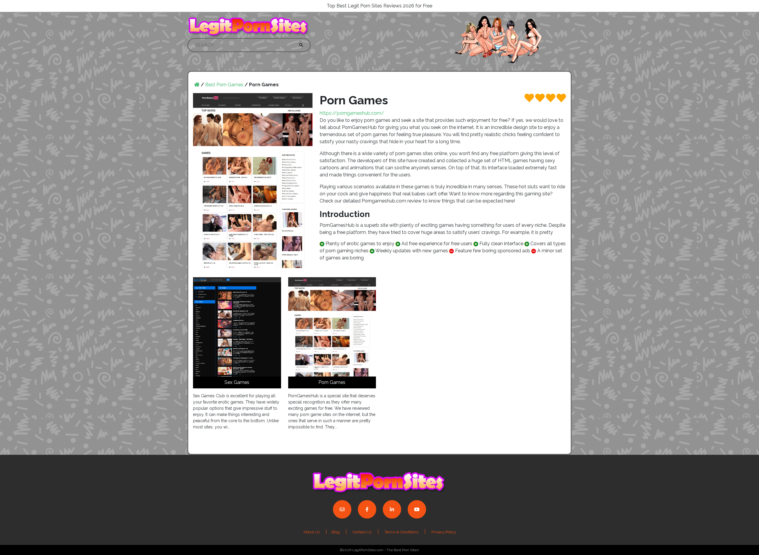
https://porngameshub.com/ (352, 113)
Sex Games (236, 382)
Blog (336, 532)
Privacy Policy (443, 532)
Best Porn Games (224, 84)
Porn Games (331, 382)
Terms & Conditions (401, 532)
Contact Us (362, 532)
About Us (311, 532)
